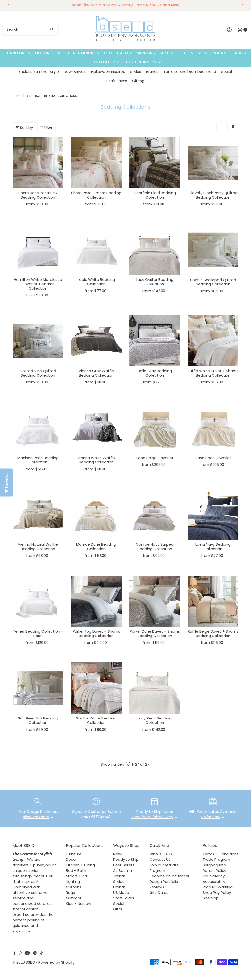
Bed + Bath (116, 53)
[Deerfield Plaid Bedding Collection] (154, 162)
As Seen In (122, 870)
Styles (135, 71)
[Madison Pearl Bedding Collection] (38, 427)
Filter (48, 127)
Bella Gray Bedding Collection (155, 373)
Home (17, 96)
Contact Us (160, 859)
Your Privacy (214, 876)
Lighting (187, 53)
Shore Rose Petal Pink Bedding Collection (37, 195)
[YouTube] (27, 953)
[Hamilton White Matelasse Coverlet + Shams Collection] (38, 249)
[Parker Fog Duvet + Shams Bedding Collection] (96, 601)
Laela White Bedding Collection (96, 281)
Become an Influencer (169, 876)
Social (226, 71)
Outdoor (104, 62)
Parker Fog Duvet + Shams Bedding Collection (96, 633)
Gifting (138, 80)
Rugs (240, 53)
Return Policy (214, 870)
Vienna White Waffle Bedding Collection (96, 460)
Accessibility (214, 881)
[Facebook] (15, 953)
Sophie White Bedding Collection (96, 720)
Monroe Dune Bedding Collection (96, 546)
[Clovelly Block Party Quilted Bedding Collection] (213, 162)
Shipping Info (214, 865)
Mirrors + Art (153, 53)
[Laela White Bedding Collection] (96, 249)
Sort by (26, 127)
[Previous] (8, 5)
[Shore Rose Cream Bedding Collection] (96, 162)
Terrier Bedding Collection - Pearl (38, 633)
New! (117, 854)
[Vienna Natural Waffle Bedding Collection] (38, 514)
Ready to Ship (125, 859)
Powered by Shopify (56, 962)
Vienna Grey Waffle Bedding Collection (96, 373)
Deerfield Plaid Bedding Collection (155, 195)
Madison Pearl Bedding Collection (38, 460)
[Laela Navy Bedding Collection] (213, 514)
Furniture (16, 53)
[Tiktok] (41, 953)
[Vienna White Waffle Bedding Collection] (96, 427)
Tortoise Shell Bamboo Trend (189, 71)
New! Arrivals (75, 71)
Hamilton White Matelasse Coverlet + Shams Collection (38, 284)
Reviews (157, 887)
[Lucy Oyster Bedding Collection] (154, 249)
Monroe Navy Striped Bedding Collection (155, 546)
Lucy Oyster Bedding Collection (154, 281)
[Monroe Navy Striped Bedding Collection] (154, 514)
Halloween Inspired (108, 71)
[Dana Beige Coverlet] (154, 427)
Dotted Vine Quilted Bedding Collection (38, 373)
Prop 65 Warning (218, 887)
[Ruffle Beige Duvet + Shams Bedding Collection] (213, 601)
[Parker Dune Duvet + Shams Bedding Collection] (154, 601)
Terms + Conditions (220, 854)
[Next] (242, 5)
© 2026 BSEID (24, 962)
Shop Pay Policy (217, 892)
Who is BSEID (161, 854)
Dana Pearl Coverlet (213, 457)
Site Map (211, 898)
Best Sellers (123, 865)
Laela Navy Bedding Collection (213, 546)
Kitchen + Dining (77, 53)
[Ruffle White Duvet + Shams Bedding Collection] (213, 340)
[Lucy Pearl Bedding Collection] (154, 687)
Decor (42, 53)
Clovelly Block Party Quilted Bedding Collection (213, 195)
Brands (152, 71)
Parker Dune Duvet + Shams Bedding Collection (155, 633)
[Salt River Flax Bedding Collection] (38, 687)
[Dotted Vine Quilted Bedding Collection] (38, 340)
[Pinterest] (20, 953)
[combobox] (30, 30)
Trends (119, 876)
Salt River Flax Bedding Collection (38, 720)
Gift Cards (159, 892)
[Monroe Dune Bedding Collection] (96, 514)
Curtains (215, 53)
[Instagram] (35, 953)
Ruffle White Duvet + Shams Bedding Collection (213, 373)
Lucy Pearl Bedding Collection (155, 720)
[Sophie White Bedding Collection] (96, 687)
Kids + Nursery (140, 62)
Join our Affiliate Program (164, 867)
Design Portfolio (164, 881)
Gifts (117, 909)
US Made (121, 892)
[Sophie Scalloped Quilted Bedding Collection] (213, 249)
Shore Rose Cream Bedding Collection (96, 195)
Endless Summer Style (39, 71)
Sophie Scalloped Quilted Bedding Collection (213, 282)
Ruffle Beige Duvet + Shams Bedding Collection (213, 633)
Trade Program (216, 859)
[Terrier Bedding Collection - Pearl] (38, 601)
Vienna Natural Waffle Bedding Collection (38, 546)
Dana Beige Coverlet (155, 457)
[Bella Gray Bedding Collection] (154, 340)
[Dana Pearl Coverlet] (213, 427)
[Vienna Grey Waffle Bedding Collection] (96, 340)
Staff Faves (116, 80)
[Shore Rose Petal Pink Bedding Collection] (38, 162)
